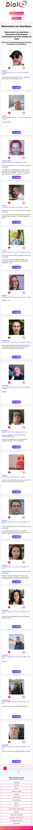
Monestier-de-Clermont (16, 817)
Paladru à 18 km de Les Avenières (11, 432)
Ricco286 (4, 430)
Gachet (4, 116)
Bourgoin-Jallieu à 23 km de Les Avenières (14, 522)
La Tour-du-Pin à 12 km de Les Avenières (14, 252)
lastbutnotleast (6, 161)
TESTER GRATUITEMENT (17, 13)
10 (18, 771)
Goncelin (16, 812)
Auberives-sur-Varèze (16, 814)
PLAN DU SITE (20, 828)
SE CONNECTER (16, 18)
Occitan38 (5, 745)
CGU (13, 828)
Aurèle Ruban (6, 700)
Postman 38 (5, 340)
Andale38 (5, 610)
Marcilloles (16, 823)
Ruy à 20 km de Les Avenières (10, 477)
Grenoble (16, 782)
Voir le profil (16, 87)
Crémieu (16, 806)
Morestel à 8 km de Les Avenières (12, 162)
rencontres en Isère (17, 779)
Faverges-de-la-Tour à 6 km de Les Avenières (15, 72)
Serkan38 (5, 655)
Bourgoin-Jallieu (16, 791)
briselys (4, 250)
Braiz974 (4, 295)
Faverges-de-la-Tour (16, 820)
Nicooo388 (5, 385)
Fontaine (16, 794)
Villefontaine (16, 797)
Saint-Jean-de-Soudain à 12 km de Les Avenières (16, 387)
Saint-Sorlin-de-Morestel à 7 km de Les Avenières (16, 117)
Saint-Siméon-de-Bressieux (16, 809)
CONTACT (29, 828)
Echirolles (16, 785)
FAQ (10, 828)
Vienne (16, 788)
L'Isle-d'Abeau (17, 800)
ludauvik (4, 520)
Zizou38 (4, 475)
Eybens (16, 803)
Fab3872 (4, 71)
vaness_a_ (5, 565)
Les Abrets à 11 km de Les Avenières (12, 207)
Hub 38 (4, 206)
